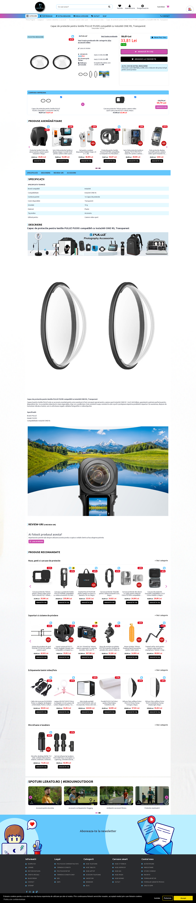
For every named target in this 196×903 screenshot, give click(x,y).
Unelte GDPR (148, 885)
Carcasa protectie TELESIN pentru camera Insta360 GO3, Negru (109, 593)
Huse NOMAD (119, 878)
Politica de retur (63, 871)
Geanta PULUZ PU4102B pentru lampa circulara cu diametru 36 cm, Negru (87, 593)
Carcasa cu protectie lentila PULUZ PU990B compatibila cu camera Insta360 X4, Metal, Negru (64, 593)
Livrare (30, 867)
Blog (87, 885)
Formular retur (150, 878)
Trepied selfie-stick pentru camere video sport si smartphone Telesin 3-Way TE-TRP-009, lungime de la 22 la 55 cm (154, 648)
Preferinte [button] (167, 898)
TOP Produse (47, 16)
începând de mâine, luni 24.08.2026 (102, 64)
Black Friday (32, 878)
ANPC (58, 882)
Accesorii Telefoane (93, 874)
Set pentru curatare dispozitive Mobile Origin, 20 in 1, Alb (86, 152)
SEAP (105, 16)
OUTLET (97, 16)
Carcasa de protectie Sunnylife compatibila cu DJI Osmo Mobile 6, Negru (155, 593)
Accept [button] (183, 898)
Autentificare (149, 864)
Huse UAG (118, 871)
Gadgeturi (90, 878)
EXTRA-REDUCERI (64, 16)
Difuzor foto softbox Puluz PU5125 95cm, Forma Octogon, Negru (132, 703)
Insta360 (88, 189)
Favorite (147, 874)
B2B (58, 878)
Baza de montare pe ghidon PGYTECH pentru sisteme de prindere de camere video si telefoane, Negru (109, 648)
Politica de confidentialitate (68, 864)
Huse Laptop (90, 871)
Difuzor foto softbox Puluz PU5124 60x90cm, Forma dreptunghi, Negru (154, 703)
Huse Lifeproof (120, 867)
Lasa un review (85, 48)
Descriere (45, 173)
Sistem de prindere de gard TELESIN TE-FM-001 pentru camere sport (41, 648)
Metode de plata (34, 871)
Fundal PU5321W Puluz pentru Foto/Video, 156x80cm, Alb (109, 703)
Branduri (89, 882)
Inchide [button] (157, 898)
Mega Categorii (82, 16)
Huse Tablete (90, 867)
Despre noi (32, 864)
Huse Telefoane (91, 864)
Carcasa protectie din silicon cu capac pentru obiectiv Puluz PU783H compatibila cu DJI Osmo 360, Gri (132, 593)
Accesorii (71, 173)
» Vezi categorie (161, 561)
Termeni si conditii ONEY (66, 874)
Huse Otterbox (120, 864)
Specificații (32, 173)
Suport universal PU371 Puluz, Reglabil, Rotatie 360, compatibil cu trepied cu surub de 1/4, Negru (64, 648)
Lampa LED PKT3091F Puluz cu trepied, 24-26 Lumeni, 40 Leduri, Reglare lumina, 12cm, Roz (64, 703)
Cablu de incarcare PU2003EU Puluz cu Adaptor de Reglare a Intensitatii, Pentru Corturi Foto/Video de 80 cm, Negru (41, 703)
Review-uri (59, 173)
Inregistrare (148, 867)
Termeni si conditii (64, 867)
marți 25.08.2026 (100, 55)
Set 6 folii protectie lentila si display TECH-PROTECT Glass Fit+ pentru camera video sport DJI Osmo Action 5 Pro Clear (133, 152)
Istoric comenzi (150, 871)
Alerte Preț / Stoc (160, 37)
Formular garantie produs (154, 882)
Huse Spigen (119, 874)
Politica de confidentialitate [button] (14, 899)
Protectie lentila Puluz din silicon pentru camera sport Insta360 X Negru (39, 152)
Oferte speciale (33, 874)
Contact (166, 16)
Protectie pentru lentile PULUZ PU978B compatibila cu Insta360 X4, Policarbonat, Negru (110, 152)
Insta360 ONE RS (90, 193)
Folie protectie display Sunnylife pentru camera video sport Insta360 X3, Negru (156, 152)
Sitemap (31, 885)
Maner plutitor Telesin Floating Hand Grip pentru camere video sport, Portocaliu (132, 648)
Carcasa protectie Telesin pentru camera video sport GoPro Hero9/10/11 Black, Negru (41, 593)
